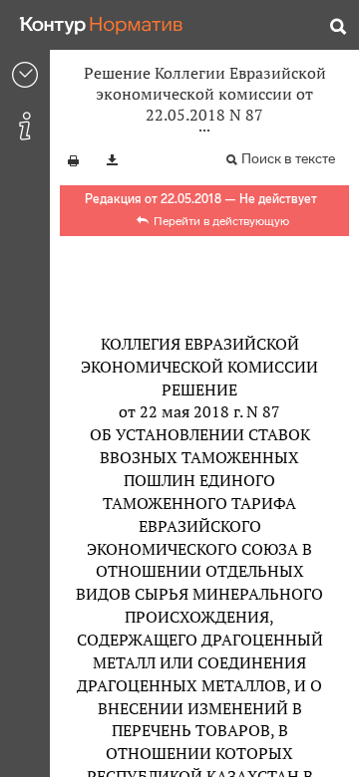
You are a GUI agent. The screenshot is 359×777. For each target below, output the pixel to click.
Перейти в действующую (221, 221)
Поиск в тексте (288, 158)
